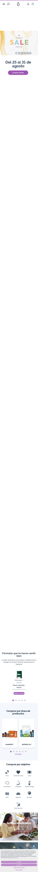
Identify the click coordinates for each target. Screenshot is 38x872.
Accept (19, 862)
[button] (17, 53)
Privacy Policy (19, 870)
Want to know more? (19, 867)
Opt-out (19, 865)
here (17, 857)
